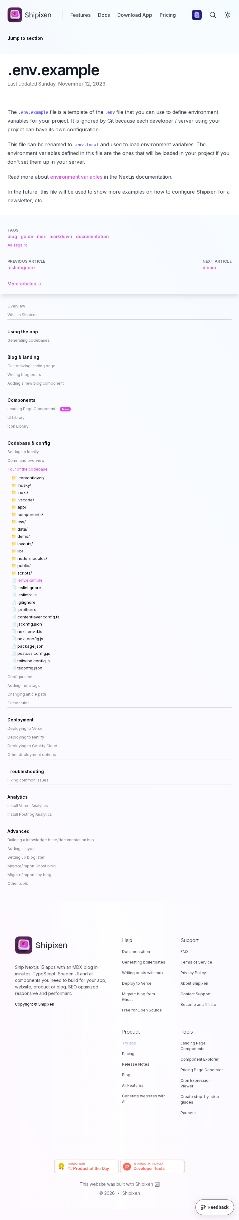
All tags (14, 245)
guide (27, 236)
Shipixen (131, 1193)
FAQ (184, 951)
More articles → (24, 283)
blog (12, 236)
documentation (92, 236)
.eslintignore (21, 267)
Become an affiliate (198, 1004)
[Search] (213, 15)
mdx (41, 236)
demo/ (209, 267)
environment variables (76, 177)
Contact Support (195, 994)
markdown (60, 236)
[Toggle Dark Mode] (228, 15)
